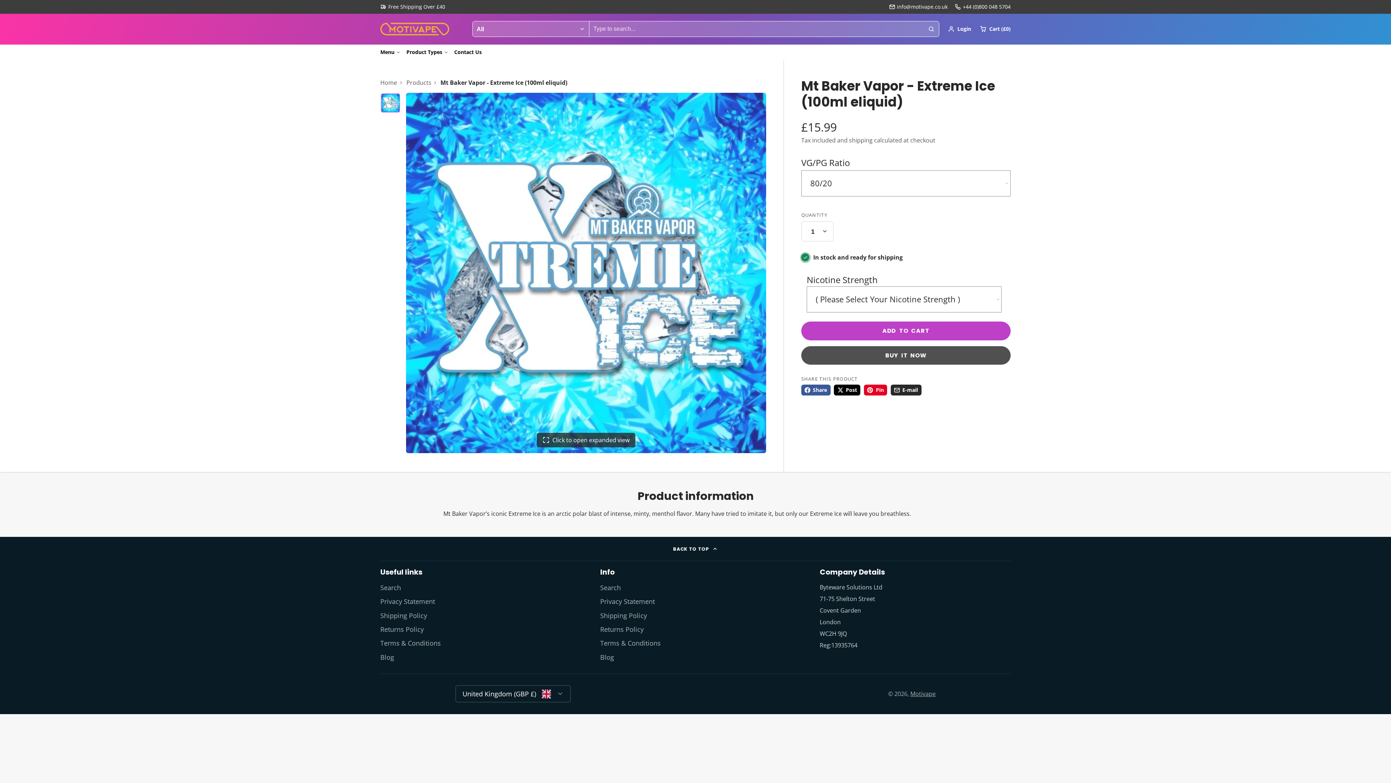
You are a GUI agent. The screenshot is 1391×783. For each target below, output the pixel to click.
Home (388, 83)
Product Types (424, 52)
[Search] (931, 29)
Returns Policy (402, 629)
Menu (387, 52)
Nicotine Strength (842, 280)
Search (390, 587)
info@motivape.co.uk (922, 6)
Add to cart (906, 331)
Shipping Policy (403, 615)
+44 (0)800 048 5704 (987, 6)
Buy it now (906, 355)
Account (959, 29)
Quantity (814, 215)
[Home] (414, 29)
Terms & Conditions (410, 643)
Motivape (923, 694)
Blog (387, 657)
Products (418, 83)
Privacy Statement (407, 601)
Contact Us (468, 52)
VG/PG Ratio (825, 163)
